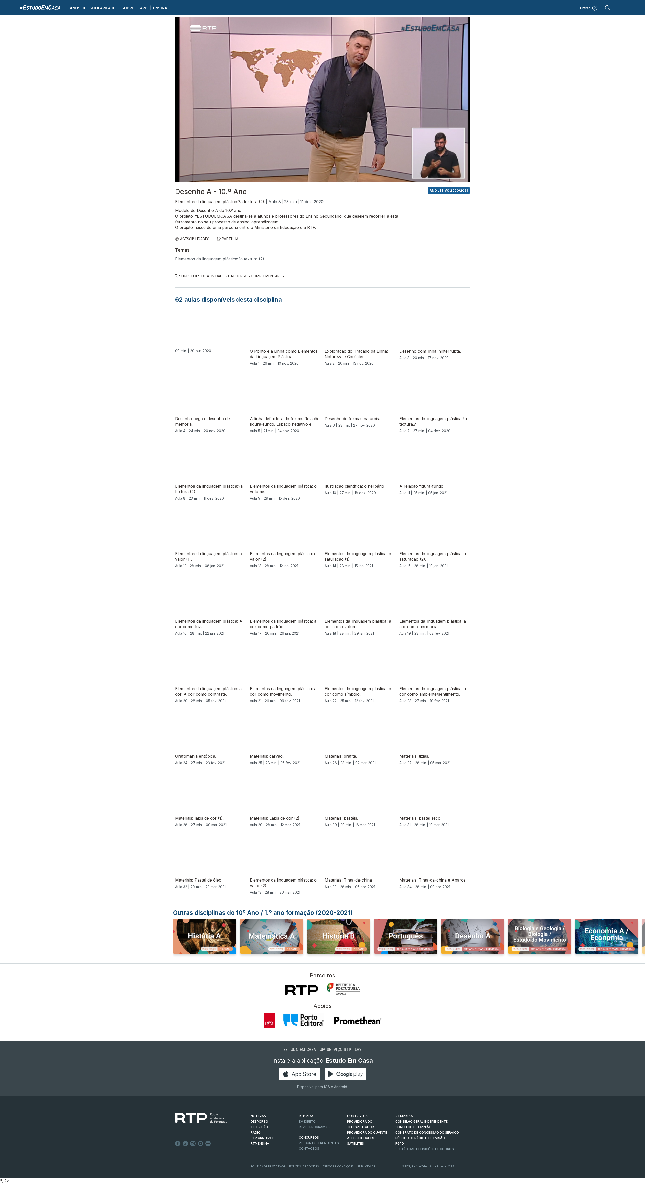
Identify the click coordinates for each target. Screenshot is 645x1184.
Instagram (193, 1143)
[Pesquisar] (607, 7)
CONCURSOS (309, 1137)
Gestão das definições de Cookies (424, 1149)
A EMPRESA (404, 1116)
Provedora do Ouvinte (367, 1132)
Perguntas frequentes (319, 1143)
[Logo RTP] (196, 1118)
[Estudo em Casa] (40, 7)
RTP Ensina (260, 1143)
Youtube (200, 1143)
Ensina (160, 8)
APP (143, 8)
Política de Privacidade (268, 1166)
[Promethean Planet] (357, 1020)
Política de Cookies (304, 1166)
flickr (208, 1143)
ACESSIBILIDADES (194, 238)
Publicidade (366, 1166)
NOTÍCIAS (258, 1116)
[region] (322, 99)
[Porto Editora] (303, 1020)
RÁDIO (256, 1132)
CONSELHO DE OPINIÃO (413, 1127)
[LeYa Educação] (269, 1020)
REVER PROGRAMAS (314, 1127)
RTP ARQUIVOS (262, 1138)
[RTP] (301, 990)
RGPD (399, 1143)
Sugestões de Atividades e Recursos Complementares (231, 276)
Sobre (127, 8)
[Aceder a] (204, 938)
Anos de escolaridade (92, 8)
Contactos (309, 1149)
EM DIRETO (307, 1121)
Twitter (185, 1143)
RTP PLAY (306, 1116)
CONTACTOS (357, 1116)
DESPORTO (259, 1121)
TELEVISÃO (259, 1127)
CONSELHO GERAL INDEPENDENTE (421, 1121)
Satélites (355, 1143)
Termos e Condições (338, 1166)
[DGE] (343, 989)
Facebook (178, 1143)
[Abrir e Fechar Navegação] (620, 8)
